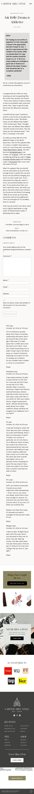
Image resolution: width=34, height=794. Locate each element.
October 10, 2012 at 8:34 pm (17, 374)
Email (5, 287)
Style (22, 13)
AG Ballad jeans (15, 152)
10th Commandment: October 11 (16, 231)
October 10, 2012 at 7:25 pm (17, 328)
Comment (7, 256)
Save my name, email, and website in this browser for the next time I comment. (16, 305)
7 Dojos (15, 154)
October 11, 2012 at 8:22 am (17, 482)
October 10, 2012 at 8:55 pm (17, 424)
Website (6, 294)
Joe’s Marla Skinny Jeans (12, 150)
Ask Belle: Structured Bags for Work (17, 224)
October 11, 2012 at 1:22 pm (17, 528)
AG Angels (13, 162)
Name (6, 280)
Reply (8, 367)
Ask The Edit (14, 13)
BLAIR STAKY (14, 791)
